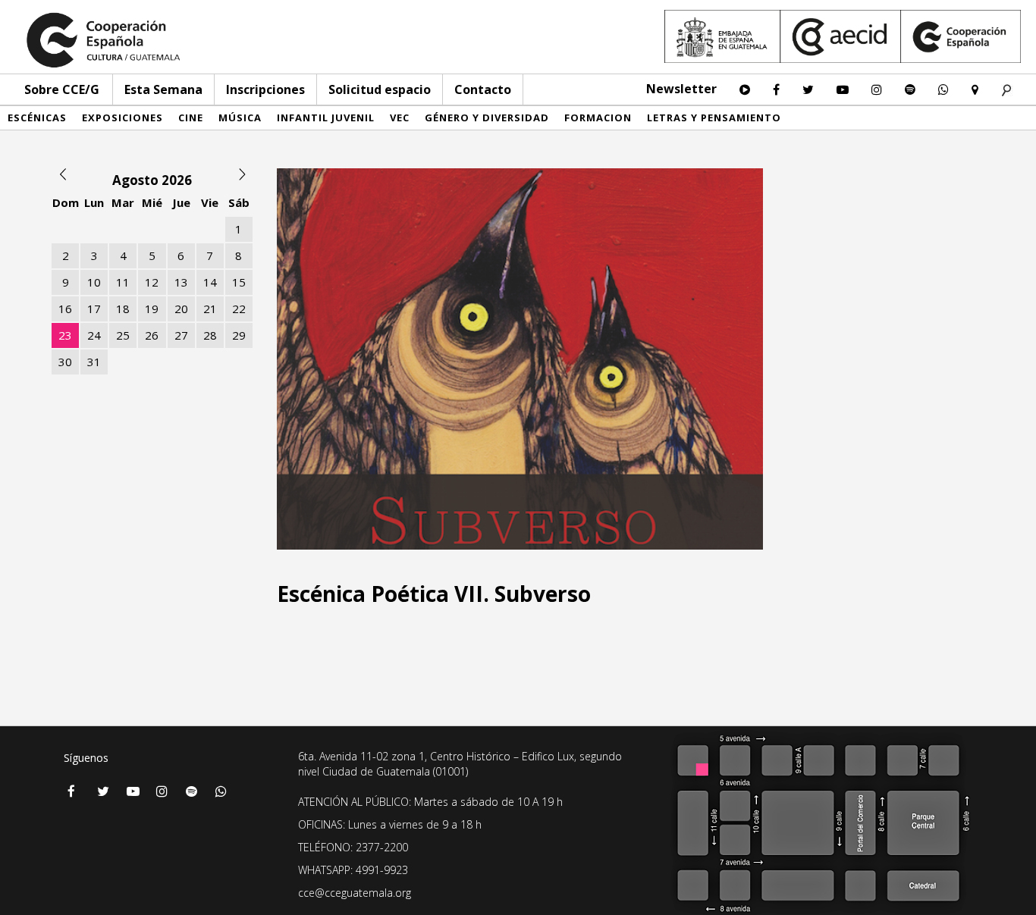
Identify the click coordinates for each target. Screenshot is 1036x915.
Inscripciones (265, 89)
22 (239, 308)
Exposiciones (122, 117)
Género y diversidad (487, 117)
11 (123, 282)
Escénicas (37, 117)
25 (123, 335)
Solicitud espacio (379, 89)
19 (152, 308)
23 (65, 335)
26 (152, 335)
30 (65, 361)
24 (94, 335)
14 (210, 282)
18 (123, 308)
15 (239, 282)
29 (239, 335)
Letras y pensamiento (714, 117)
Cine (190, 117)
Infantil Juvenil (326, 117)
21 (210, 308)
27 (181, 335)
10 (94, 282)
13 (181, 282)
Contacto (482, 89)
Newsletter (681, 88)
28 (210, 335)
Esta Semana (163, 89)
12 (152, 282)
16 (65, 308)
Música (240, 117)
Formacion (598, 117)
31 (94, 361)
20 (181, 308)
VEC (400, 117)
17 (94, 308)
